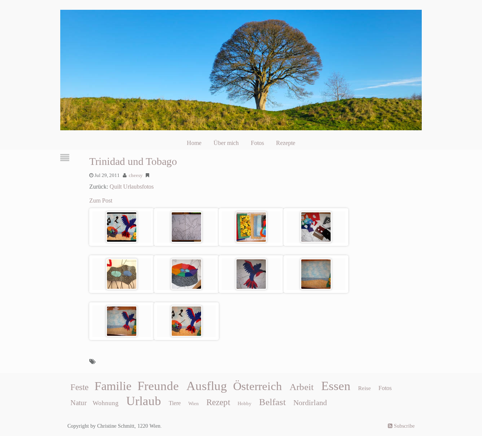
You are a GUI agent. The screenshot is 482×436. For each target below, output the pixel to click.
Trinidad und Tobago (133, 161)
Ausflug (206, 386)
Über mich (226, 143)
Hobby (245, 403)
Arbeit (302, 386)
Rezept (218, 402)
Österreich (257, 386)
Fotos (257, 143)
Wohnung (106, 403)
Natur (78, 403)
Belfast (272, 401)
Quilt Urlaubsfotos (132, 186)
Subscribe (403, 426)
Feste (79, 387)
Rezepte (285, 143)
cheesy (136, 175)
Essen (336, 386)
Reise (364, 388)
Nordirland (310, 402)
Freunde (158, 386)
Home (194, 143)
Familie (113, 386)
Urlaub (143, 401)
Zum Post (100, 200)
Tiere (175, 403)
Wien (193, 403)
